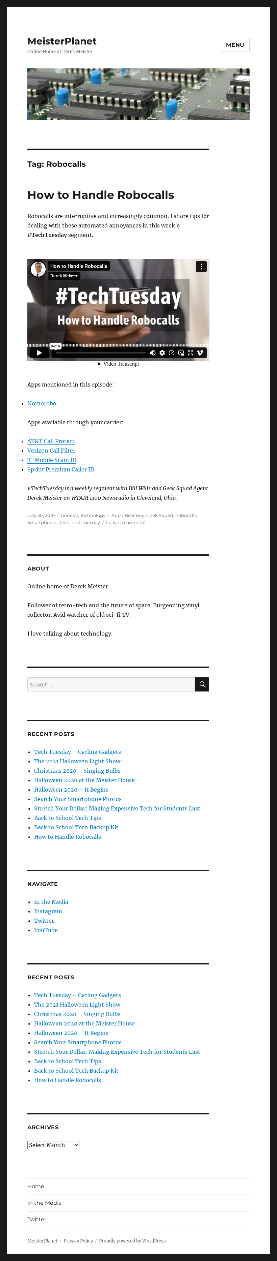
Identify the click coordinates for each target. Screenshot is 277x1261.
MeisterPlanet (62, 41)
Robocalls (186, 515)
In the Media (51, 901)
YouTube (46, 930)
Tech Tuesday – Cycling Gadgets (77, 751)
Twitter (44, 920)
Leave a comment (126, 522)
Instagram (48, 911)
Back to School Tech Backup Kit (76, 827)
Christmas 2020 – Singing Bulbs (77, 770)
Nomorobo (41, 403)
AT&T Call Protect (51, 441)
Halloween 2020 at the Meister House (84, 780)
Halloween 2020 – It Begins (71, 789)
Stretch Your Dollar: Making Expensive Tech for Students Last (117, 808)
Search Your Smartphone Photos (78, 799)
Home (35, 1186)
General (69, 515)
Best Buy (134, 515)
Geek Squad (159, 515)
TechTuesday (86, 522)
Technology (92, 515)
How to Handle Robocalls (100, 195)
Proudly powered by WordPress (132, 1241)
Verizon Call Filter (51, 450)
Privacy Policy (78, 1241)
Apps (117, 515)
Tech (64, 522)
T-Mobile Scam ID (51, 460)
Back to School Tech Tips (67, 817)
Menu (235, 45)
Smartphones (42, 522)
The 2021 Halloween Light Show (77, 761)
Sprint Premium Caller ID (60, 469)
